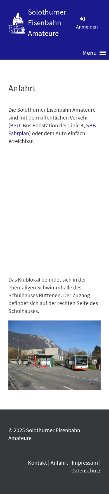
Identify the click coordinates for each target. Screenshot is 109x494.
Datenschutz (86, 470)
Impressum (85, 462)
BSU (15, 125)
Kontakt (37, 462)
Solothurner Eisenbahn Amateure (47, 22)
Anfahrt (59, 462)
